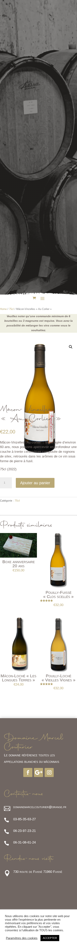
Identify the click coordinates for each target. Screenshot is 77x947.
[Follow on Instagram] (49, 772)
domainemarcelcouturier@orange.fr (39, 807)
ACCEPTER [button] (50, 938)
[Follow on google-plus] (38, 772)
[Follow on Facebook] (27, 772)
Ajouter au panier (35, 483)
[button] (70, 346)
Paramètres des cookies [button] (22, 938)
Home (3, 309)
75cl (11, 309)
